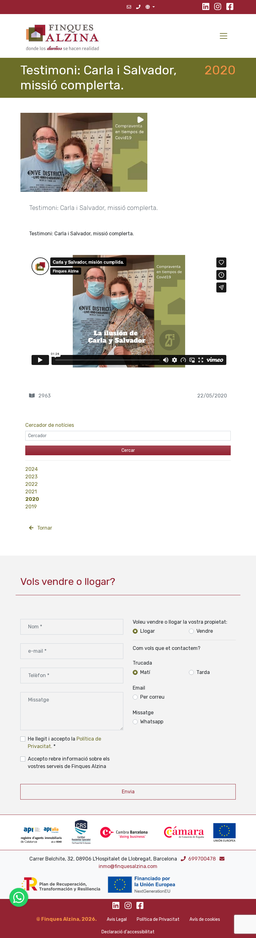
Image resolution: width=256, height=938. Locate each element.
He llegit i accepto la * (64, 742)
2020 (32, 499)
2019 (31, 507)
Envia (128, 792)
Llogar (147, 631)
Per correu (152, 697)
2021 (31, 492)
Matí (145, 672)
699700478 (202, 859)
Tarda (203, 672)
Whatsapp (151, 722)
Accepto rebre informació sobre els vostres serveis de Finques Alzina (69, 762)
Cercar (128, 450)
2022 (31, 484)
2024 (31, 469)
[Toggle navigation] (223, 35)
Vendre (204, 631)
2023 (31, 477)
